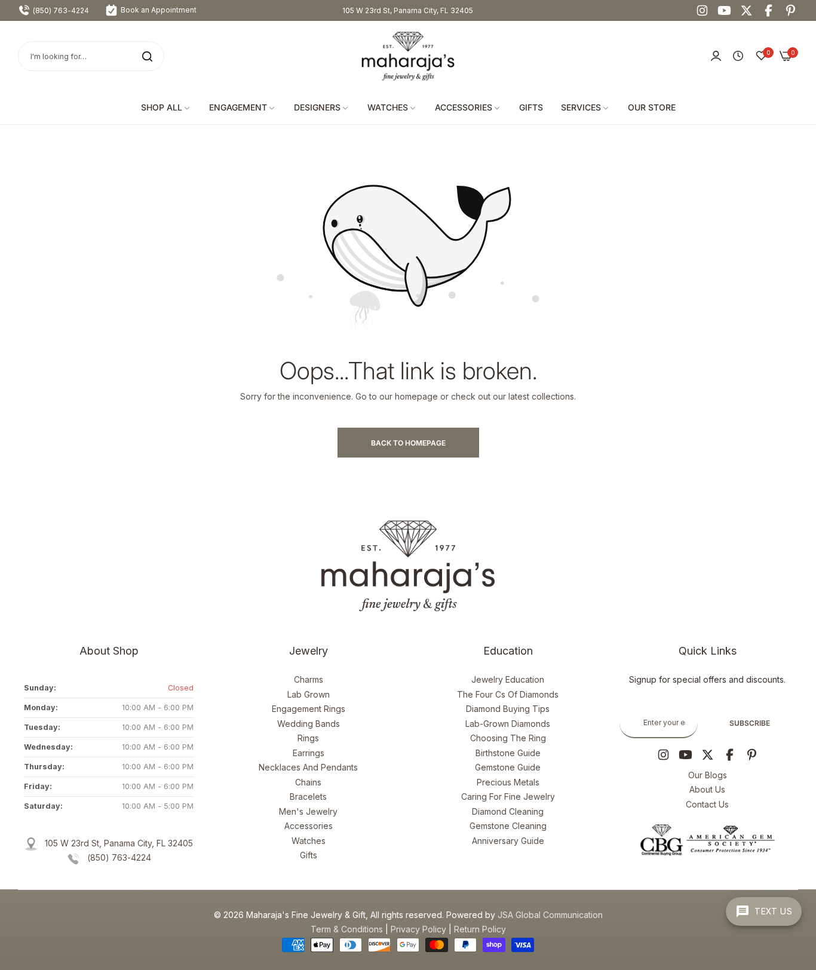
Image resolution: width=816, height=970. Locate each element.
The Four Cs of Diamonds (508, 694)
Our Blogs (707, 775)
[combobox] (91, 56)
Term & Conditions (347, 929)
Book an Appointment (158, 9)
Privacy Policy (418, 929)
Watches (309, 841)
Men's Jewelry (308, 811)
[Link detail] (702, 10)
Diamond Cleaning (508, 811)
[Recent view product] (738, 56)
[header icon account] (716, 56)
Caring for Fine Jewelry (508, 796)
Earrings (308, 753)
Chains (308, 782)
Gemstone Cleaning (508, 826)
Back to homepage (408, 442)
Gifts (308, 855)
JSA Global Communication (550, 915)
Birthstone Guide (508, 753)
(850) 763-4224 (119, 857)
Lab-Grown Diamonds (507, 724)
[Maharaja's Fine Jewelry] (408, 56)
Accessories (308, 826)
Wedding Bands (308, 724)
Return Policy (480, 929)
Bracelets (308, 796)
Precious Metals (508, 782)
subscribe (749, 723)
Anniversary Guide (508, 841)
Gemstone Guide (508, 767)
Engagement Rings (308, 709)
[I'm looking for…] (147, 56)
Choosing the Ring (508, 738)
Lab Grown (308, 694)
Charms (308, 679)
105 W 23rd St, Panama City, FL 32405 (407, 10)
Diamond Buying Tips (508, 709)
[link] (166, 107)
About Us (707, 789)
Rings (308, 738)
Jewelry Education (507, 679)
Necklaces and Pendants (308, 767)
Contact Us (707, 804)
